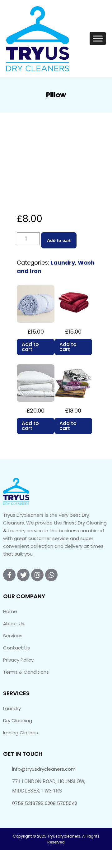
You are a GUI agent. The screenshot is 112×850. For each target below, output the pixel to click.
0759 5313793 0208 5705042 (44, 803)
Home (10, 611)
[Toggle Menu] (98, 39)
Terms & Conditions (26, 672)
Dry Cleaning (17, 720)
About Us (13, 623)
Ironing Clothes (20, 732)
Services (12, 635)
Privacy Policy (18, 660)
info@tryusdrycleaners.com (44, 769)
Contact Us (16, 647)
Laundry (63, 262)
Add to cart (59, 240)
